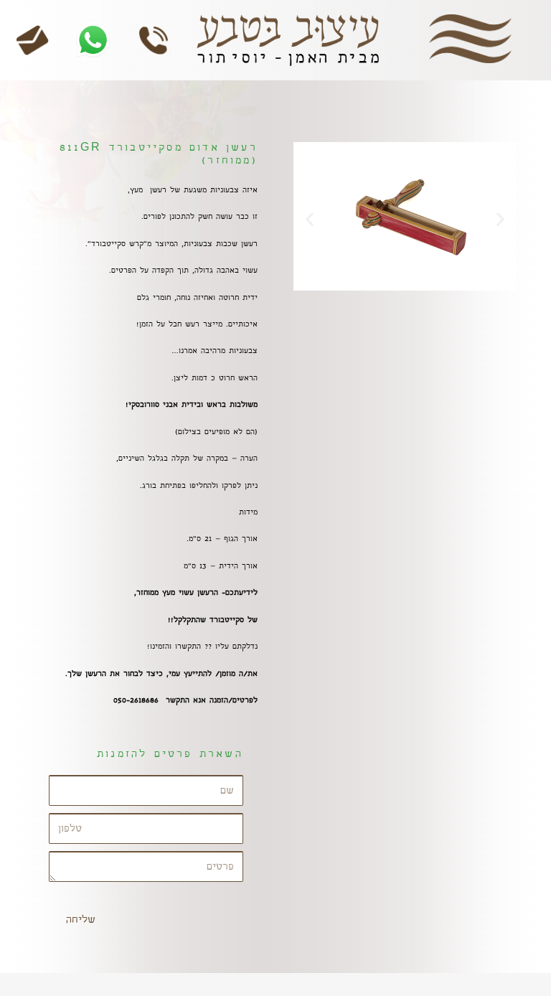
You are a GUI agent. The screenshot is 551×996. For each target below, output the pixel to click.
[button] (310, 219)
